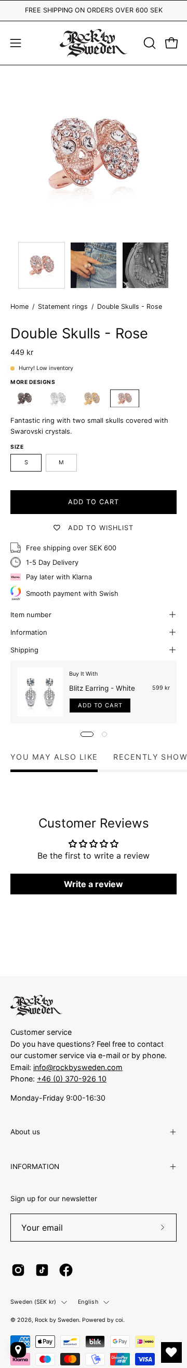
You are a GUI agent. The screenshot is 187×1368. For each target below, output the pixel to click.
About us (25, 1132)
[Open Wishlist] (171, 1352)
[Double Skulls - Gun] (24, 398)
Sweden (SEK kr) (33, 1302)
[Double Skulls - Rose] (41, 265)
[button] (148, 43)
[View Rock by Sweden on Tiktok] (42, 1270)
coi (119, 1320)
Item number (30, 614)
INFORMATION (34, 1166)
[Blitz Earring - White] (40, 692)
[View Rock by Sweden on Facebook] (66, 1270)
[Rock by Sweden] (93, 43)
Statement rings (63, 306)
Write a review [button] (93, 884)
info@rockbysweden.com (78, 1067)
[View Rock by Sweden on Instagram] (18, 1270)
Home (19, 306)
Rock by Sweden (57, 1320)
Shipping (24, 650)
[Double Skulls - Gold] (91, 398)
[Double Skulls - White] (58, 398)
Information (28, 632)
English (88, 1302)
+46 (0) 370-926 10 (71, 1078)
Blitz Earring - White (102, 688)
